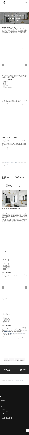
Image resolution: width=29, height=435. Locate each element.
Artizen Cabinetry (5, 83)
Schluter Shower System (7, 360)
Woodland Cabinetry (5, 85)
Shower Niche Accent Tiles (6, 260)
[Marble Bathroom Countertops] (21, 185)
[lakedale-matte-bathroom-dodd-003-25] (21, 122)
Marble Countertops (5, 149)
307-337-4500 (5, 413)
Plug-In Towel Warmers (6, 268)
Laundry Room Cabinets (6, 88)
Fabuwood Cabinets (5, 81)
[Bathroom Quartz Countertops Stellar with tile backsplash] (8, 113)
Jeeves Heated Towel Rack (6, 265)
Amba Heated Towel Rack (6, 263)
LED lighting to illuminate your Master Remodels (11, 162)
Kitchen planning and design (11, 333)
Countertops (16, 15)
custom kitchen (22, 333)
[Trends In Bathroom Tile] (21, 174)
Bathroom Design (7, 15)
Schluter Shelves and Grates (6, 259)
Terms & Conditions (10, 402)
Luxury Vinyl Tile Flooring (6, 318)
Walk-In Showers (17, 360)
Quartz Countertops (5, 148)
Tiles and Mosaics (14, 16)
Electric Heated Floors (6, 256)
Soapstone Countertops (6, 150)
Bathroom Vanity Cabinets (6, 93)
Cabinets (12, 15)
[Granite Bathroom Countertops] (8, 174)
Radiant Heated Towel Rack (6, 266)
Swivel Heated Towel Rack (6, 267)
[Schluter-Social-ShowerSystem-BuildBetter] (21, 237)
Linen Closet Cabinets (5, 94)
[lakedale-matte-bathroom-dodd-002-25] (8, 122)
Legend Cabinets (5, 84)
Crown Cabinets (5, 82)
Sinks (23, 15)
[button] (25, 2)
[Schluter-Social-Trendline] (8, 246)
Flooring (20, 15)
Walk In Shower (5, 258)
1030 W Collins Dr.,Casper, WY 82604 (5, 411)
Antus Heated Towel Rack (6, 264)
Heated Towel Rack (5, 269)
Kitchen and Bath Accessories (6, 314)
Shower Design (12, 360)
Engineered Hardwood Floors (6, 319)
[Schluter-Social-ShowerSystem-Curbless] (8, 228)
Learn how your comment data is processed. (17, 380)
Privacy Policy (9, 403)
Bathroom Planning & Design (3, 400)
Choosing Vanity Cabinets (6, 92)
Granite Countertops (5, 147)
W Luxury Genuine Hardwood (6, 320)
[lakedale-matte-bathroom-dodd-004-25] (8, 131)
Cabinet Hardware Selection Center (7, 87)
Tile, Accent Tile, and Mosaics (6, 313)
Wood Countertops (22, 360)
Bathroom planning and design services (10, 329)
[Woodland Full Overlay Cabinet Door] (8, 186)
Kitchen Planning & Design (3, 399)
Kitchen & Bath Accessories (2, 406)
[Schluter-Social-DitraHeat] (8, 237)
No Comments (17, 20)
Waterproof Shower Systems (6, 257)
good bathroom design (7, 331)
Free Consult (9, 401)
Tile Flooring (4, 317)
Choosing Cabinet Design (6, 91)
